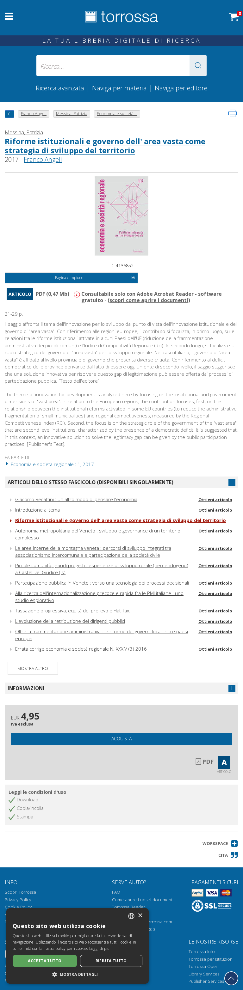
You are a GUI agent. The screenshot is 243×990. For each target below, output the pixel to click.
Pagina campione (69, 277)
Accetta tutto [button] (44, 960)
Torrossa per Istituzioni (211, 959)
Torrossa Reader (128, 907)
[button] (198, 65)
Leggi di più (99, 948)
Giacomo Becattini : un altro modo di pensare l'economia (76, 499)
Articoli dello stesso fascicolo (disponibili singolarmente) (90, 482)
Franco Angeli (43, 159)
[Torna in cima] (231, 978)
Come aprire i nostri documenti (142, 899)
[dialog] (77, 946)
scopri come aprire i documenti (148, 300)
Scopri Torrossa (20, 892)
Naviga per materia (119, 87)
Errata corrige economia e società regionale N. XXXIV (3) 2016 (81, 649)
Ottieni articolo (215, 499)
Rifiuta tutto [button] (111, 960)
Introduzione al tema (37, 510)
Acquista (121, 739)
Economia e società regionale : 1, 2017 (51, 464)
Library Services (204, 974)
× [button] (140, 915)
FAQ (116, 892)
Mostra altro (32, 668)
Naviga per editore (181, 87)
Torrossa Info (202, 951)
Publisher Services (206, 981)
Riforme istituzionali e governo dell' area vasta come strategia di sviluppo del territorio (105, 145)
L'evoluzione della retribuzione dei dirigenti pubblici (70, 621)
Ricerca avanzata (60, 87)
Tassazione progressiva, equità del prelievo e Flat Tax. (72, 610)
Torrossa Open (203, 966)
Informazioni (26, 688)
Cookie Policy (18, 907)
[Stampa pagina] (232, 113)
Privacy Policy (18, 899)
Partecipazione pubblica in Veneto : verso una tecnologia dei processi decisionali (102, 583)
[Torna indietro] (9, 114)
